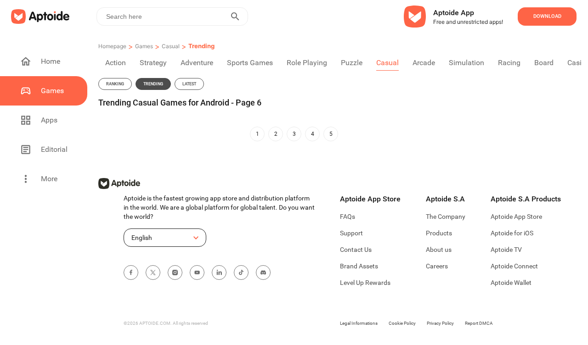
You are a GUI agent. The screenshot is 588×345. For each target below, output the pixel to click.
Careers (437, 266)
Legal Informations (359, 323)
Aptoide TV (506, 249)
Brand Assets (359, 266)
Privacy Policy (440, 323)
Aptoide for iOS (512, 233)
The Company (445, 216)
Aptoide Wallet (511, 282)
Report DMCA (479, 323)
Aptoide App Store (516, 216)
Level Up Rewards (365, 282)
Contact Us (356, 249)
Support (351, 233)
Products (439, 233)
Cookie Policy (402, 323)
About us (439, 249)
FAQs (347, 216)
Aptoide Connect (514, 266)
